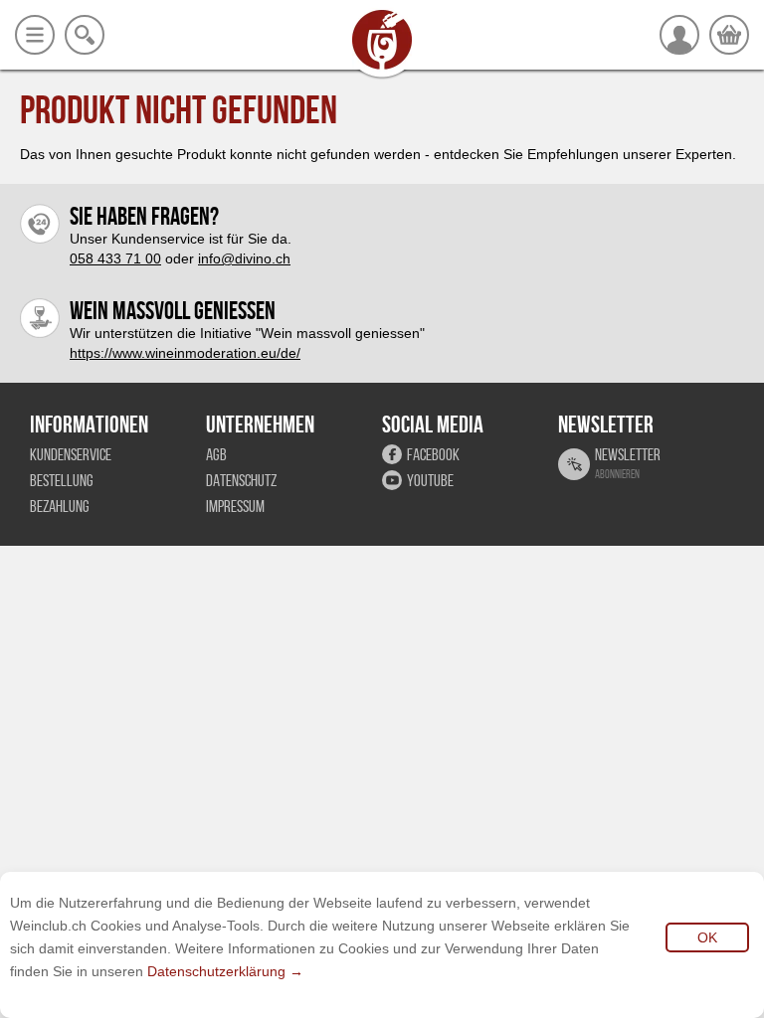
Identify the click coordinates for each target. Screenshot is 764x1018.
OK (707, 937)
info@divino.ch (244, 258)
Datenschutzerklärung (216, 971)
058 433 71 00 (115, 258)
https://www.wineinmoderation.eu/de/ (185, 353)
